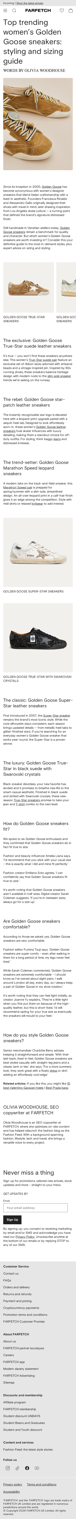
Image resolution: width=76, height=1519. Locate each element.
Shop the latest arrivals (29, 3)
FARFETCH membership (19, 1409)
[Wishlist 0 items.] (61, 10)
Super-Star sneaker (56, 715)
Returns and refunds (17, 1294)
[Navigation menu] (5, 10)
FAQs (7, 1280)
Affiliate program (14, 1402)
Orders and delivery (16, 1287)
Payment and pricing (17, 1300)
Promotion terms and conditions (25, 1314)
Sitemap (8, 1382)
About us (9, 1341)
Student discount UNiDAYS (21, 1415)
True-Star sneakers (27, 800)
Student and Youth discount (22, 1429)
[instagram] (7, 1468)
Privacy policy (12, 1484)
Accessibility (11, 1491)
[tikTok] (17, 1468)
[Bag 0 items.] (70, 10)
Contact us (10, 1273)
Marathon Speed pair (17, 487)
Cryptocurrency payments (21, 1307)
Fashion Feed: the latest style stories (28, 1449)
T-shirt (20, 804)
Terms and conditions (41, 1484)
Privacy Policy (25, 1236)
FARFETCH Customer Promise (24, 1321)
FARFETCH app (14, 1361)
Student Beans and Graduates (24, 1422)
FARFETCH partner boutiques (23, 1348)
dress (53, 1070)
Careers (8, 1355)
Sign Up (12, 1219)
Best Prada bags (57, 1087)
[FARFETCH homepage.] (38, 10)
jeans (57, 438)
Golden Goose (51, 186)
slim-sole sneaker (59, 375)
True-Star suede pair (43, 359)
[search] (14, 10)
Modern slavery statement (21, 1368)
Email (6, 1200)
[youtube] (36, 1468)
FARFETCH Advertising (19, 1375)
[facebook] (27, 1468)
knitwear (37, 503)
